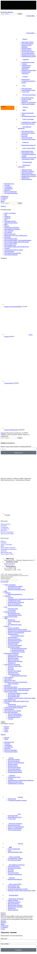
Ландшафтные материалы (12, 229)
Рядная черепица (27, 179)
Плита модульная (27, 137)
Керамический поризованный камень (19, 631)
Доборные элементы (28, 171)
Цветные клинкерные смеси (16, 589)
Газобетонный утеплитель (26, 72)
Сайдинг (10, 718)
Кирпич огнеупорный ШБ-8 (13, 306)
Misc (5, 214)
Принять (3, 921)
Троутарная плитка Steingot (12, 253)
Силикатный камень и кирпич (13, 250)
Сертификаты (5, 529)
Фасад (6, 730)
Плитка (6, 728)
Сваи (23, 114)
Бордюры (24, 136)
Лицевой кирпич (13, 634)
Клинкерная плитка (28, 97)
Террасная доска (13, 672)
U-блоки (24, 64)
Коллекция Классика (17, 650)
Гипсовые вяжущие (14, 613)
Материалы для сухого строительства (15, 235)
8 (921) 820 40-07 (9, 565)
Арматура (7, 216)
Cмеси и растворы (10, 213)
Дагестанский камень (28, 104)
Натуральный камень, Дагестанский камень (17, 240)
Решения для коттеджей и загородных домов (29, 158)
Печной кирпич (26, 48)
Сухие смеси (25, 91)
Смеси (6, 731)
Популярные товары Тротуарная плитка (16, 246)
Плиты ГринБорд (13, 683)
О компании (4, 527)
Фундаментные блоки (14, 624)
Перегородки (26, 79)
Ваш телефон (5, 944)
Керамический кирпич (28, 55)
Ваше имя (4, 938)
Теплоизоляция (9, 251)
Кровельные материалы (11, 227)
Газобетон (7, 218)
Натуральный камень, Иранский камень (16, 242)
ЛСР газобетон (8, 230)
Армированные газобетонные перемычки (26, 67)
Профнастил (25, 177)
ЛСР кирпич (8, 232)
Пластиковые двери (28, 152)
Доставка (3, 525)
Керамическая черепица (29, 176)
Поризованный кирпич (29, 56)
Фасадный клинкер (27, 42)
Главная (3, 433)
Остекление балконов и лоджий (17, 693)
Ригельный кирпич (27, 43)
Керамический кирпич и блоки (17, 629)
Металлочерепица (27, 173)
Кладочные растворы (28, 123)
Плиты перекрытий (28, 113)
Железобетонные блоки (29, 116)
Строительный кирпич (15, 645)
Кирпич (6, 226)
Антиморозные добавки (29, 122)
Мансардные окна (9, 234)
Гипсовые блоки (27, 88)
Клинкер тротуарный (28, 133)
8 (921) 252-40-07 (9, 563)
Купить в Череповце (7, 532)
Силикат (7, 248)
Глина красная (8, 383)
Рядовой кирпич (27, 50)
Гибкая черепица (27, 169)
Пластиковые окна (27, 151)
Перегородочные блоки (29, 70)
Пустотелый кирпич (28, 53)
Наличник (7, 237)
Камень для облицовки (29, 102)
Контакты (4, 530)
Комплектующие (13, 658)
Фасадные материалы (11, 254)
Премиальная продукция (19, 675)
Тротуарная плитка (27, 131)
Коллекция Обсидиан (18, 651)
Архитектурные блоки (28, 139)
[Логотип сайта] (7, 12)
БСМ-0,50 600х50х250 (11, 430)
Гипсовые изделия (10, 221)
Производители (5, 524)
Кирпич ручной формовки (26, 46)
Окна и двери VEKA (10, 243)
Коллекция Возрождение (19, 648)
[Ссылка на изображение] (11, 475)
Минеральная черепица (29, 174)
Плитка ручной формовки (26, 100)
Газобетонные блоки (28, 62)
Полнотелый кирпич (28, 51)
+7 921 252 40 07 (30, 15)
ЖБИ (5, 224)
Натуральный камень (10, 238)
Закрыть (3, 206)
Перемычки (11, 620)
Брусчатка (25, 134)
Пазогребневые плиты (28, 90)
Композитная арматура (29, 145)
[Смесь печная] (16, 334)
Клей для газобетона (14, 604)
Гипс (5, 219)
